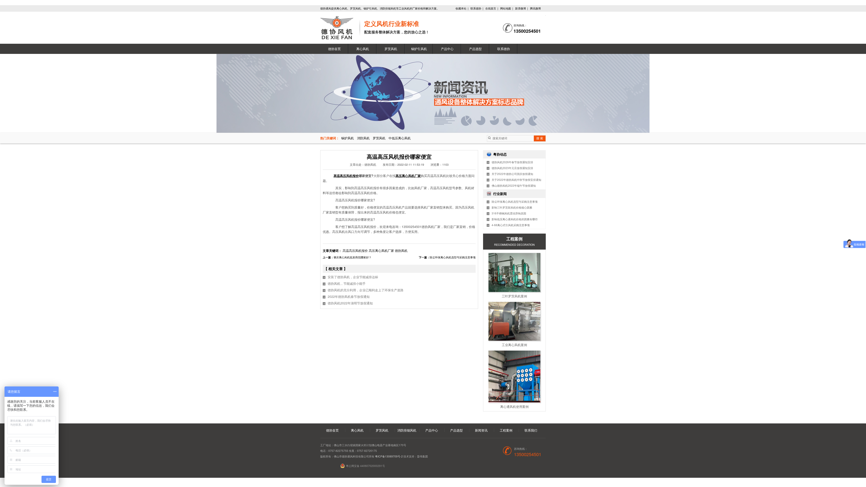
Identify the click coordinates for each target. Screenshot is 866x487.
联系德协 (475, 8)
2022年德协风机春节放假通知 (349, 296)
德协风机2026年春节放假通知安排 (512, 162)
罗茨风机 (391, 48)
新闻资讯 (481, 430)
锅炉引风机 (419, 48)
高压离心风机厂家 (382, 250)
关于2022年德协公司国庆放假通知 (512, 174)
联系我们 (531, 430)
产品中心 (447, 48)
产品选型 (475, 48)
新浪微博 (520, 8)
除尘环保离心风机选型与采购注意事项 (453, 257)
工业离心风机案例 (514, 344)
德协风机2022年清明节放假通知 (350, 303)
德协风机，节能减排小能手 (347, 283)
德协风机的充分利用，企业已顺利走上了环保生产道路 (365, 290)
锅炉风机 (347, 138)
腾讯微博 (535, 8)
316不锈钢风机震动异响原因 (509, 213)
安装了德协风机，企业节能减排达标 (353, 277)
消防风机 (363, 138)
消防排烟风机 (406, 430)
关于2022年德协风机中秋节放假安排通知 (516, 179)
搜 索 (539, 138)
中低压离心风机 (400, 138)
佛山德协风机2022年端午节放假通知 (514, 185)
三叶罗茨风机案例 (514, 296)
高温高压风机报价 (356, 250)
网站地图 (505, 8)
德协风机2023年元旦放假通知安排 (512, 168)
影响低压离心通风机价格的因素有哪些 (515, 219)
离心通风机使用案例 (514, 406)
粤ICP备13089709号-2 (389, 456)
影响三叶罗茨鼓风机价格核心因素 (512, 207)
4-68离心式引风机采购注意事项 (511, 225)
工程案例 (506, 430)
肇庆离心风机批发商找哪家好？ (352, 257)
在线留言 (490, 8)
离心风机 (362, 48)
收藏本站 (461, 8)
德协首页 (334, 48)
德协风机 (401, 250)
